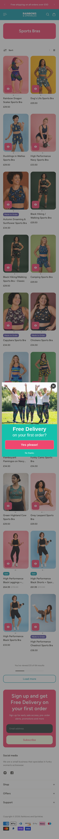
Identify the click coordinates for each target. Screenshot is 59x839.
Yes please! (29, 444)
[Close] (53, 386)
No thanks (29, 453)
